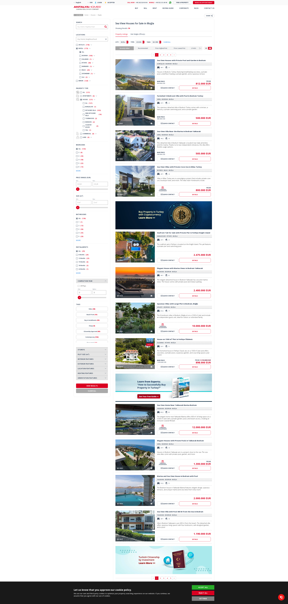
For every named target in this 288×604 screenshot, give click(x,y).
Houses (93, 15)
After (79, 289)
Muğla (100, 15)
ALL (86, 92)
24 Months (83, 269)
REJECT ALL (203, 593)
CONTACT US (209, 8)
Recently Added (124, 48)
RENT (155, 8)
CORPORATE (184, 8)
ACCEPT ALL (203, 587)
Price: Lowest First (179, 48)
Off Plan (83, 286)
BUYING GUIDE (168, 8)
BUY (136, 8)
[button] (153, 73)
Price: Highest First (161, 48)
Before (94, 289)
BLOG (196, 8)
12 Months (84, 258)
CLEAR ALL (167, 42)
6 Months (83, 255)
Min (77, 180)
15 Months (83, 262)
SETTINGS (203, 598)
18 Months (83, 265)
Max (94, 180)
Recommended (143, 48)
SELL (145, 8)
